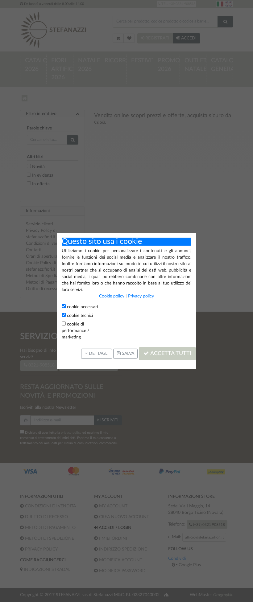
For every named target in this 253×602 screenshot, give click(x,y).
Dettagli (98, 353)
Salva (127, 353)
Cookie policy (111, 296)
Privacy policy (141, 296)
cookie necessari (82, 307)
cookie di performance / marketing (75, 330)
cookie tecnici (79, 315)
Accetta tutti (170, 353)
